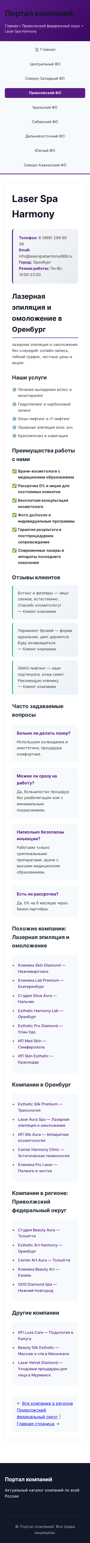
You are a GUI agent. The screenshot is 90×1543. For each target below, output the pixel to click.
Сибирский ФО (45, 121)
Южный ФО (45, 150)
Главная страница (35, 1423)
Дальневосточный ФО (45, 136)
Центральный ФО (45, 64)
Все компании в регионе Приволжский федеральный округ (45, 1410)
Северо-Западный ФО (45, 78)
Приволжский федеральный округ (51, 26)
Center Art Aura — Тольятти (44, 1260)
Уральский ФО (45, 107)
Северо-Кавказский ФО (45, 165)
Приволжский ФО (45, 92)
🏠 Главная (45, 49)
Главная (11, 26)
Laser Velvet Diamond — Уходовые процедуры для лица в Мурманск (42, 1368)
